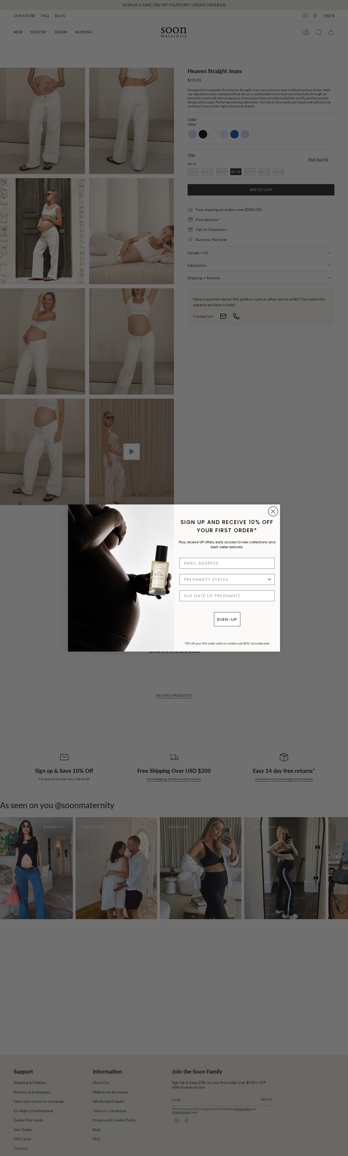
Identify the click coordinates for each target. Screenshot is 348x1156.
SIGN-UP (227, 619)
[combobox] (225, 579)
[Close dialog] (273, 511)
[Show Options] (269, 579)
